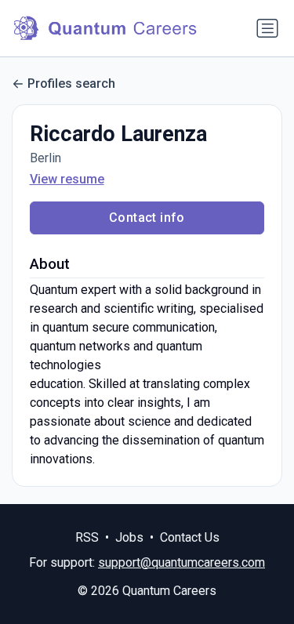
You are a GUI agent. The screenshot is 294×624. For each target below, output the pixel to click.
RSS (87, 537)
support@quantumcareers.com (181, 562)
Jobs (129, 537)
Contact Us (190, 537)
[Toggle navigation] (267, 28)
